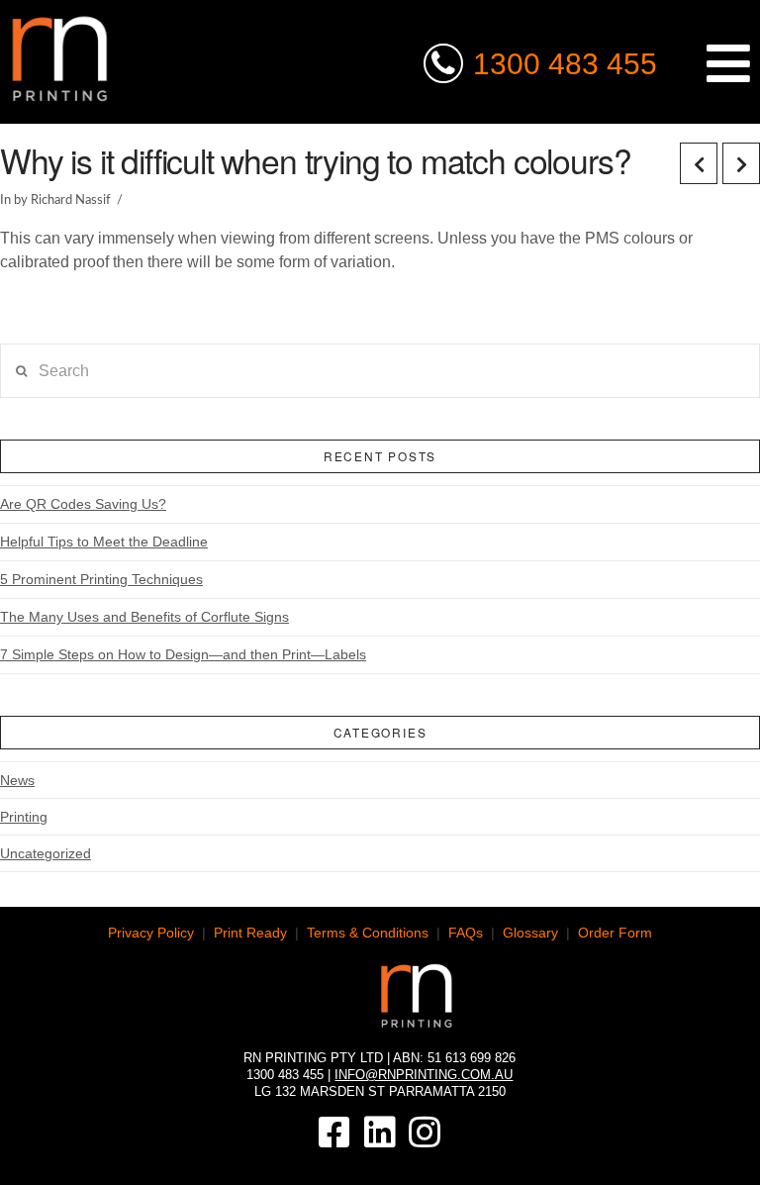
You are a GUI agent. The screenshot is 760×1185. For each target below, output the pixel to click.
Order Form (615, 932)
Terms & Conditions (367, 932)
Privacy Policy (151, 932)
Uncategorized (45, 853)
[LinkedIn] (380, 1132)
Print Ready (250, 932)
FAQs (465, 932)
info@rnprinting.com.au (423, 1074)
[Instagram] (424, 1132)
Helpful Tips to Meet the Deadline (104, 541)
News (17, 780)
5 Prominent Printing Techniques (101, 579)
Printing (24, 817)
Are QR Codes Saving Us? (83, 504)
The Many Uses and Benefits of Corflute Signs (144, 617)
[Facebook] (334, 1132)
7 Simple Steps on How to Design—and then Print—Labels (183, 654)
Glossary (530, 932)
